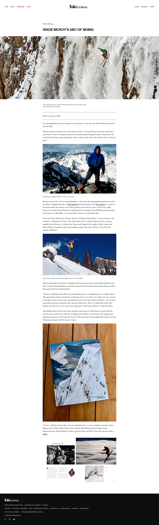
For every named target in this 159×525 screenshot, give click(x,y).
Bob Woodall (73, 204)
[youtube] (14, 519)
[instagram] (9, 519)
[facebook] (5, 519)
